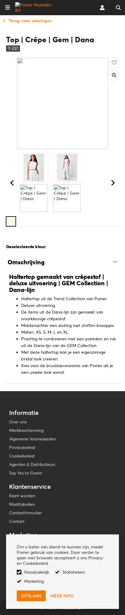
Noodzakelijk (36, 572)
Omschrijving (26, 262)
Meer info (62, 596)
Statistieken (73, 572)
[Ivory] (11, 221)
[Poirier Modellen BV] (34, 7)
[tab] (62, 262)
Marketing (34, 581)
